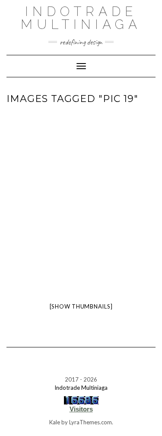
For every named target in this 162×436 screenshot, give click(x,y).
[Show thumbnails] (81, 306)
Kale (54, 422)
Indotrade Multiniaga (81, 18)
